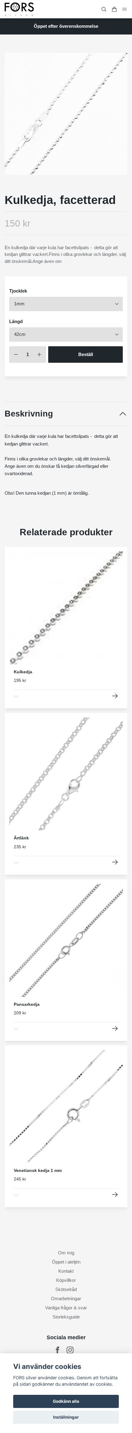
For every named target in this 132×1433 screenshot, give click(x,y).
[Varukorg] (114, 9)
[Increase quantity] (39, 355)
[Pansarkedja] (114, 1028)
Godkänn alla (66, 1401)
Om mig (66, 1252)
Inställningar (66, 1417)
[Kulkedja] (114, 696)
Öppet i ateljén (66, 1261)
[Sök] (104, 9)
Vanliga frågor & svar (66, 1307)
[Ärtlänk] (114, 862)
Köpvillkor (66, 1280)
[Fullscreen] (66, 114)
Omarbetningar (66, 1298)
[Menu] (124, 9)
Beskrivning (29, 413)
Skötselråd (66, 1289)
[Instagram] (70, 1350)
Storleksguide (66, 1316)
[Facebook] (57, 1350)
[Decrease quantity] (16, 355)
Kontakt (66, 1271)
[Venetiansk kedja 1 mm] (114, 1194)
